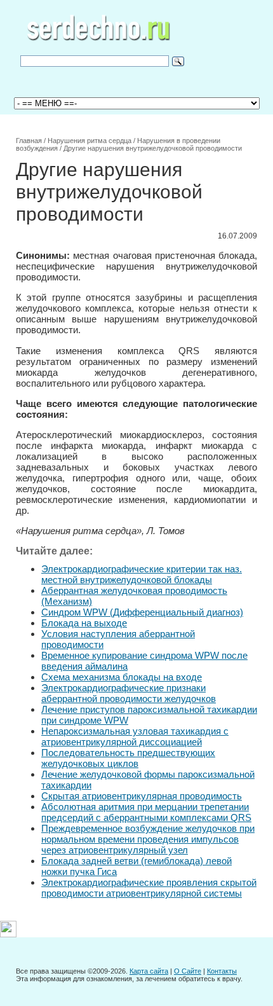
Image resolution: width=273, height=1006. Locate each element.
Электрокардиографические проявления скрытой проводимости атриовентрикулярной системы (148, 888)
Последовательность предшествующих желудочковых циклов (128, 758)
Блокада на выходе (84, 622)
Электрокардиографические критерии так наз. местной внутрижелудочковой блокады (141, 574)
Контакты (222, 971)
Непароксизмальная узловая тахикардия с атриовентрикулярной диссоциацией (135, 736)
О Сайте (187, 971)
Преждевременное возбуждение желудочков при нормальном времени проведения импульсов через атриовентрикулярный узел (148, 839)
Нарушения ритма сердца (89, 140)
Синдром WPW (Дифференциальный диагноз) (142, 612)
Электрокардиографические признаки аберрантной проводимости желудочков (128, 693)
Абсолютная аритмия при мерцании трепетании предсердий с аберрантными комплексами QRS (146, 812)
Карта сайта (149, 971)
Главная (29, 140)
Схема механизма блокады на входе (121, 677)
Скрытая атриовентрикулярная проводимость (141, 795)
